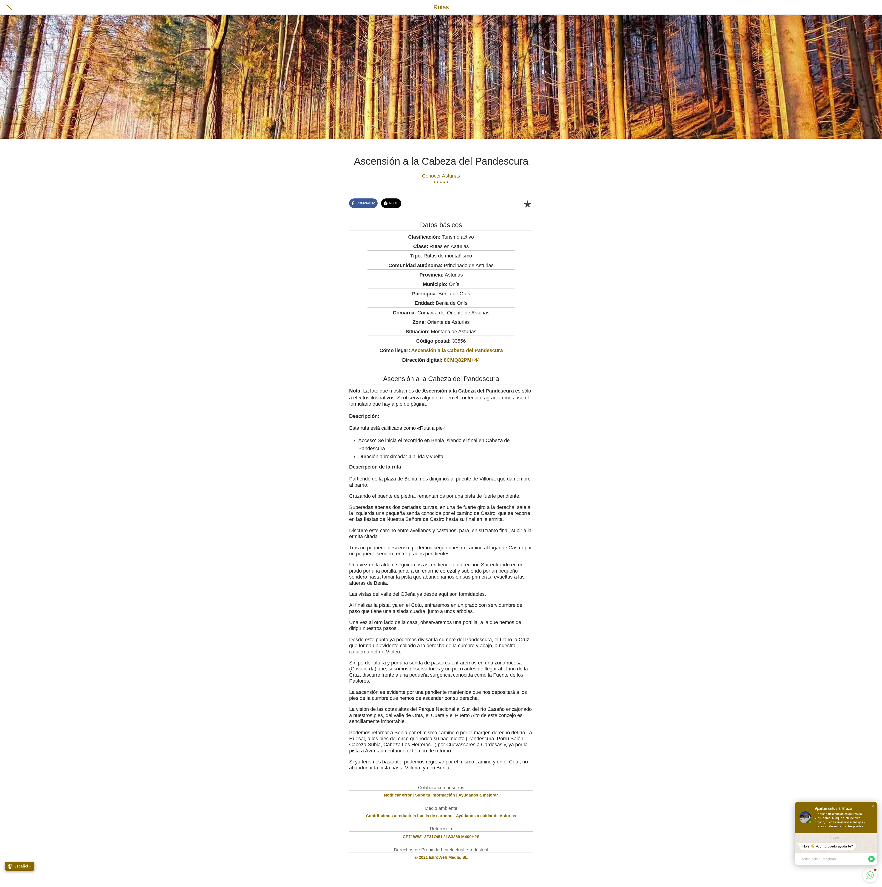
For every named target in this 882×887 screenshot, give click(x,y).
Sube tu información (435, 795)
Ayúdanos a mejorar (478, 795)
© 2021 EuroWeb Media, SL (441, 857)
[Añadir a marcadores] (527, 203)
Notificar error (398, 795)
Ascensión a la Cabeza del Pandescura (457, 350)
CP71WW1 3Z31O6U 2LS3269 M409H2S (441, 836)
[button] (873, 806)
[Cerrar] (9, 7)
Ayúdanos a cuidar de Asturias (486, 816)
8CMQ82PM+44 (462, 360)
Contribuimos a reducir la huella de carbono (409, 816)
